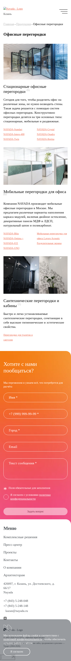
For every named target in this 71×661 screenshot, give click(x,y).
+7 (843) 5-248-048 (15, 601)
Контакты (10, 560)
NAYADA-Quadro (46, 134)
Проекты (9, 552)
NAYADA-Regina (45, 139)
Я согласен (16, 651)
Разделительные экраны (49, 243)
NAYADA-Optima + (13, 238)
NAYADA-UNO (11, 248)
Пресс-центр (12, 544)
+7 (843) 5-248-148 (15, 606)
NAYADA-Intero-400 (13, 134)
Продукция (23, 24)
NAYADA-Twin (11, 139)
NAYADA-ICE (10, 243)
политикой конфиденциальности (22, 639)
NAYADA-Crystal (45, 129)
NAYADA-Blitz (11, 233)
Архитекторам (14, 575)
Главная (8, 24)
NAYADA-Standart (12, 129)
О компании (12, 567)
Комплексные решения (20, 537)
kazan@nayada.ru (17, 611)
